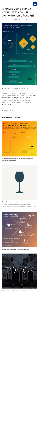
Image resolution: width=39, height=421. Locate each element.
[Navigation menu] (35, 4)
